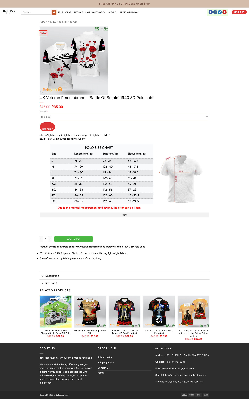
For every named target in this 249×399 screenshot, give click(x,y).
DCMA (101, 373)
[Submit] (54, 12)
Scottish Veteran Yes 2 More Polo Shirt (159, 332)
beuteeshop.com (49, 357)
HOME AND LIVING (129, 12)
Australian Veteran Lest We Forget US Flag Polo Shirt (125, 332)
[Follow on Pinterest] (224, 12)
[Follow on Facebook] (211, 12)
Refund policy (105, 357)
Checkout (78, 12)
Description (52, 275)
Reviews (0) (52, 283)
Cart (87, 12)
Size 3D (44, 111)
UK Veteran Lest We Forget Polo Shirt (90, 332)
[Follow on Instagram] (215, 12)
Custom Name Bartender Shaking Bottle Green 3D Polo (55, 332)
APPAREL (112, 12)
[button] (239, 12)
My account (64, 12)
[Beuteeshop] (9, 12)
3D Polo (74, 22)
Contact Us (104, 367)
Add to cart (73, 239)
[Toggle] (42, 276)
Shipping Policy (106, 362)
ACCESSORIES (98, 12)
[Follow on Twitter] (220, 12)
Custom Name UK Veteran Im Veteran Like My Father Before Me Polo (193, 333)
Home (42, 22)
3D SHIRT (63, 22)
